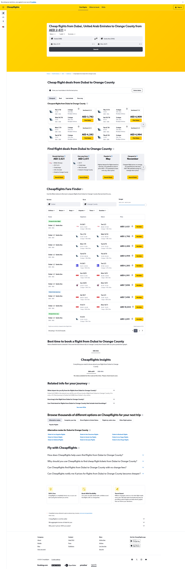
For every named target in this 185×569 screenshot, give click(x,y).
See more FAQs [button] (81, 407)
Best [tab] (60, 98)
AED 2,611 (56, 30)
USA (63, 73)
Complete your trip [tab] (70, 420)
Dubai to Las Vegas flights (120, 437)
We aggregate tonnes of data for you (60, 522)
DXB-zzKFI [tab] (91, 371)
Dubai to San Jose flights (87, 440)
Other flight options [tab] (125, 420)
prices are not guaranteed (86, 513)
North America (55, 73)
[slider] (145, 205)
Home (48, 73)
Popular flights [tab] (53, 424)
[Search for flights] (3, 13)
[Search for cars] (3, 17)
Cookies (33, 2)
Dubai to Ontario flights (55, 437)
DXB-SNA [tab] (96, 351)
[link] (59, 177)
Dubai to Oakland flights (55, 440)
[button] (183, 2)
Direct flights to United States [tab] (89, 420)
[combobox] (53, 34)
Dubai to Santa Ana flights (88, 437)
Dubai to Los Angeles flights (56, 434)
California (68, 73)
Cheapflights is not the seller (58, 519)
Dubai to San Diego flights (120, 440)
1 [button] (135, 331)
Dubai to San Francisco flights (89, 434)
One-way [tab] (80, 98)
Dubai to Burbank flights (119, 434)
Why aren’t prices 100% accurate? (60, 526)
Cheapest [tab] (52, 98)
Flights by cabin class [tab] (108, 420)
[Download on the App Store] (135, 545)
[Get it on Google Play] (135, 541)
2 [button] (139, 331)
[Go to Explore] (3, 21)
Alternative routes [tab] (54, 420)
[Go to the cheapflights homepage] (14, 7)
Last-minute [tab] (69, 98)
